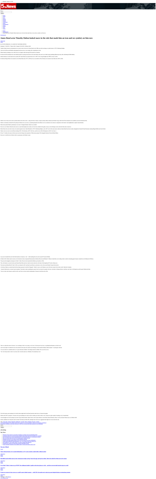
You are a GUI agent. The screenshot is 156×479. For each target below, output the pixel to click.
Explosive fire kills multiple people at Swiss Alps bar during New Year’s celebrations (19, 440)
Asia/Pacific (5, 22)
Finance (4, 19)
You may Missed (4, 447)
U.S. (4, 17)
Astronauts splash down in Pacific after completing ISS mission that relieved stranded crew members (22, 435)
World (4, 16)
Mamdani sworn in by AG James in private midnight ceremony (15, 439)
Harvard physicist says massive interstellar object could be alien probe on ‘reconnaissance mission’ (22, 436)
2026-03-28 (2, 41)
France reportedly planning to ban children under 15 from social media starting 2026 (19, 444)
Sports (4, 23)
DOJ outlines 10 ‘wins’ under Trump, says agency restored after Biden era (17, 442)
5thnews (9, 476)
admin (1, 42)
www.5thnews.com (4, 477)
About (4, 28)
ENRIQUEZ (17, 421)
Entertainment (5, 24)
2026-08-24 (2, 453)
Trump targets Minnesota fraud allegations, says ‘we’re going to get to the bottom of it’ (19, 441)
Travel (4, 25)
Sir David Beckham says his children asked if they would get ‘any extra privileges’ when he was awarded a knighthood (23, 422)
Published (30, 421)
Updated (37, 421)
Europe (4, 21)
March (26, 421)
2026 (6, 421)
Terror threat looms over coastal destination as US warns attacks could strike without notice (23, 451)
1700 (4, 421)
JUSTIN (22, 421)
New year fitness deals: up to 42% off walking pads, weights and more (16, 438)
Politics (4, 18)
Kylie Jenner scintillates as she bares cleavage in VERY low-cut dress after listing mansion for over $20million (21, 423)
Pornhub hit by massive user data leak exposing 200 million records (16, 443)
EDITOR (13, 421)
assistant (9, 421)
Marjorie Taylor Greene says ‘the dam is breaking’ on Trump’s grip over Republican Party (20, 434)
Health (4, 26)
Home (4, 15)
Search (1, 10)
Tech (4, 27)
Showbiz (33, 421)
